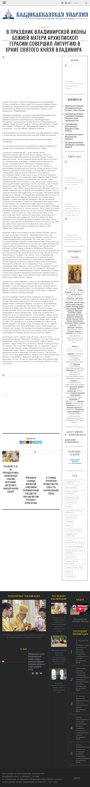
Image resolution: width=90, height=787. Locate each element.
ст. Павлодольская (73, 530)
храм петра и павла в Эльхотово (74, 511)
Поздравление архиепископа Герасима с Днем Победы (72, 127)
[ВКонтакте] (21, 442)
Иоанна (68, 306)
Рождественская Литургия (72, 482)
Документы (75, 99)
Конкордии (71, 391)
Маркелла (78, 317)
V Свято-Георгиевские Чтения (74, 541)
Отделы (69, 521)
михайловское (72, 498)
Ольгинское (70, 502)
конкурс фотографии (74, 546)
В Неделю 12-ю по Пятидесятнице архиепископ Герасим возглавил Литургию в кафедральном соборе (11, 479)
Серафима (73, 399)
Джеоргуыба (71, 517)
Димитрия (72, 312)
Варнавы (78, 310)
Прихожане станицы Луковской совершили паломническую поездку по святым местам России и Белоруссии (31, 490)
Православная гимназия (72, 492)
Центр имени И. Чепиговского (72, 441)
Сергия (77, 302)
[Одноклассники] (24, 442)
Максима (76, 364)
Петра (81, 319)
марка (68, 525)
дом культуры (71, 487)
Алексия (72, 325)
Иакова (75, 319)
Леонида (70, 331)
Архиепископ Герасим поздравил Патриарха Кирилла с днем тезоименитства (74, 117)
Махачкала (70, 576)
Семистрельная (73, 411)
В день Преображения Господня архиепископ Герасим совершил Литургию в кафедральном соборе (82, 726)
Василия (70, 327)
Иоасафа (79, 304)
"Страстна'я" (79, 409)
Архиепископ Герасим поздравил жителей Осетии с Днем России (74, 108)
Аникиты (68, 292)
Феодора (69, 323)
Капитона (79, 298)
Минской (77, 407)
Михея (81, 306)
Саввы (78, 312)
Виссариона (71, 308)
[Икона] (75, 284)
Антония (75, 306)
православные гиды (74, 567)
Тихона (73, 380)
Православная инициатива (72, 562)
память (68, 506)
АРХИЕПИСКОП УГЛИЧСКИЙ (72, 535)
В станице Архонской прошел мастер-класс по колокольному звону (51, 485)
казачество (70, 557)
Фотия (80, 290)
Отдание (70, 353)
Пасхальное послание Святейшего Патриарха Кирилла (75, 144)
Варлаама (69, 302)
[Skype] (37, 442)
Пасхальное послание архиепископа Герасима (74, 136)
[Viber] (31, 442)
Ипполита (73, 386)
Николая (69, 333)
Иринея (81, 386)
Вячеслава (70, 304)
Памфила (70, 298)
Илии (82, 302)
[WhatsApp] (34, 442)
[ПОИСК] (86, 3)
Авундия (72, 389)
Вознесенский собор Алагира (74, 551)
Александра (76, 294)
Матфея (80, 308)
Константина (75, 395)
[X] (27, 442)
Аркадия (79, 315)
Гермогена (71, 315)
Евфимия (70, 310)
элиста (68, 572)
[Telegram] (40, 442)
